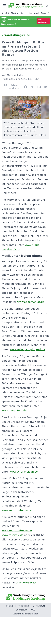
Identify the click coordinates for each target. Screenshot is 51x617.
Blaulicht (14, 13)
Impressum (21, 609)
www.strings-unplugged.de (27, 349)
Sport (23, 13)
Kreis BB (5, 13)
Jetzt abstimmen (42, 21)
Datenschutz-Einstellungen (25, 613)
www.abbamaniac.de (30, 301)
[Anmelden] (47, 5)
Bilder (43, 13)
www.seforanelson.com (25, 471)
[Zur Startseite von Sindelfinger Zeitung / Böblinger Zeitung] (25, 6)
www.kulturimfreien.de (17, 510)
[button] (4, 5)
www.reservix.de (12, 535)
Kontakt (9, 605)
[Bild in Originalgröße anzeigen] (25, 107)
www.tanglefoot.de (14, 410)
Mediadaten (23, 605)
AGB (33, 609)
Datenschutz (39, 605)
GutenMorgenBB (26, 582)
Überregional (33, 13)
